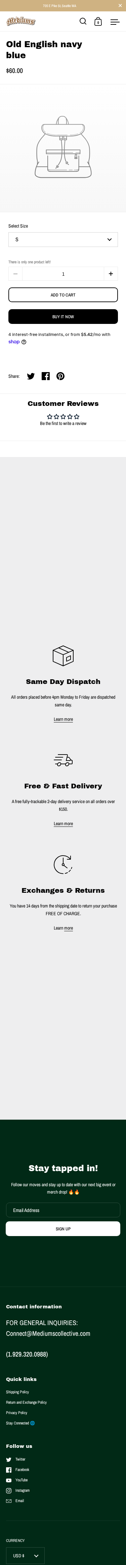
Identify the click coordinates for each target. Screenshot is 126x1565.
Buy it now (63, 317)
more (68, 928)
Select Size (18, 226)
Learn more (63, 719)
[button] (111, 274)
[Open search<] (83, 21)
